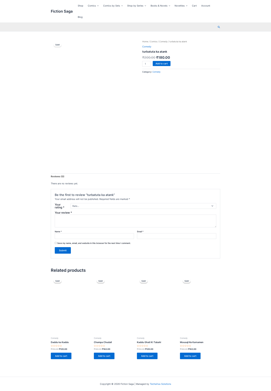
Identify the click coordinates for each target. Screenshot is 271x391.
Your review (63, 212)
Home (145, 41)
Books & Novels (159, 5)
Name (58, 231)
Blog (80, 17)
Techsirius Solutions (160, 384)
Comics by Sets (111, 5)
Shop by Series (135, 5)
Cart (194, 5)
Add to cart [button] (61, 356)
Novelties (180, 5)
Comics (92, 5)
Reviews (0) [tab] (57, 176)
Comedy (163, 41)
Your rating (59, 206)
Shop (80, 5)
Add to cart (162, 63)
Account (205, 5)
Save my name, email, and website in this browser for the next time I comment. (94, 243)
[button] (219, 27)
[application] (97, 5)
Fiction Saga (62, 11)
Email (140, 231)
